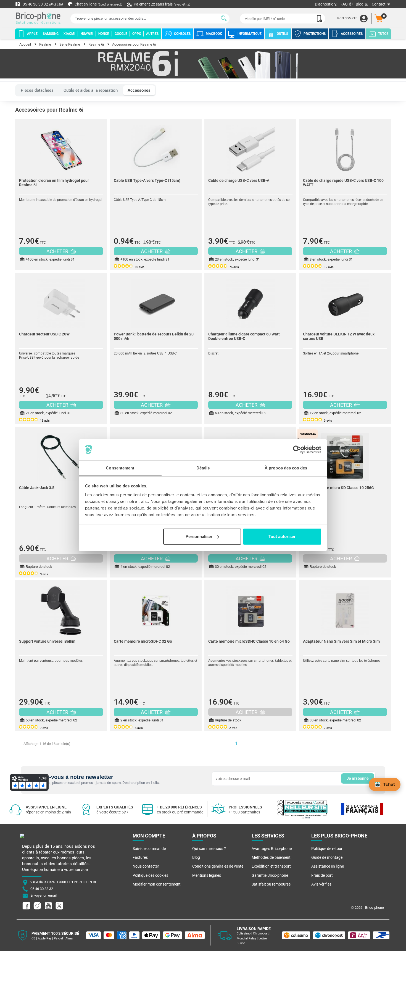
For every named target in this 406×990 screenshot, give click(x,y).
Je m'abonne (358, 778)
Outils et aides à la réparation (91, 90)
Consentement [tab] (120, 467)
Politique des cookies (150, 875)
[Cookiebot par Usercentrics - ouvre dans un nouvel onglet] (297, 449)
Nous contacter (146, 866)
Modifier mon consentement (157, 884)
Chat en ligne (98, 4)
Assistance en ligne (327, 866)
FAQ (345, 4)
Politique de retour (326, 848)
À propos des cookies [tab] (286, 467)
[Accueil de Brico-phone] (39, 19)
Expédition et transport (271, 866)
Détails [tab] (203, 467)
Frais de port (322, 875)
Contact (379, 4)
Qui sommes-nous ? (209, 848)
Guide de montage (326, 857)
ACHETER (57, 251)
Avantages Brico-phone (272, 848)
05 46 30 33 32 (42, 4)
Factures (140, 857)
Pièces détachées (37, 90)
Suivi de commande (149, 848)
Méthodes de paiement (271, 857)
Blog (360, 4)
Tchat (389, 784)
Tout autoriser (282, 536)
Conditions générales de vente (217, 866)
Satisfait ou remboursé (271, 884)
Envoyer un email (43, 896)
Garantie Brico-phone (270, 875)
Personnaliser (199, 536)
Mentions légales (206, 875)
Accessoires (139, 90)
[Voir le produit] (61, 147)
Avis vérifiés (321, 884)
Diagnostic (324, 4)
